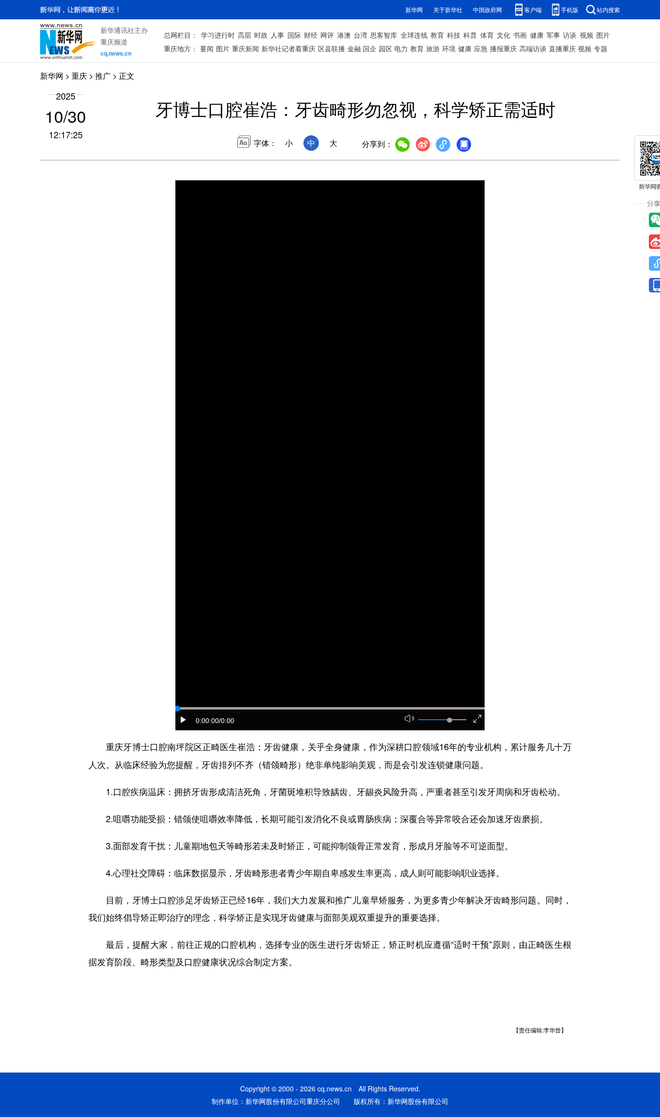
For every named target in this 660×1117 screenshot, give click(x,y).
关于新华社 (447, 9)
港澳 (344, 35)
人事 (277, 35)
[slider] (449, 720)
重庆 (79, 75)
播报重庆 (503, 48)
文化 (503, 35)
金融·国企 (361, 48)
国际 (294, 35)
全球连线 (414, 35)
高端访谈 (532, 48)
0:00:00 (207, 721)
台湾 (360, 35)
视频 (586, 35)
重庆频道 (114, 41)
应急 (481, 48)
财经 (310, 35)
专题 (600, 48)
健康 (537, 35)
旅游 (433, 48)
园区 (385, 48)
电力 (401, 48)
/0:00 (226, 721)
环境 (449, 48)
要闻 (207, 48)
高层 (244, 35)
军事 (553, 35)
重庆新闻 (245, 48)
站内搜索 (608, 9)
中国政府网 (487, 9)
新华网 (414, 9)
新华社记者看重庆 (288, 48)
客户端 (533, 9)
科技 (453, 35)
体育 (487, 35)
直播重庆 (562, 48)
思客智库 (383, 35)
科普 (470, 35)
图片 (603, 35)
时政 (261, 35)
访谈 (569, 35)
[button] (183, 720)
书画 (520, 35)
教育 (437, 35)
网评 (327, 35)
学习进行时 (218, 35)
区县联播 (331, 48)
